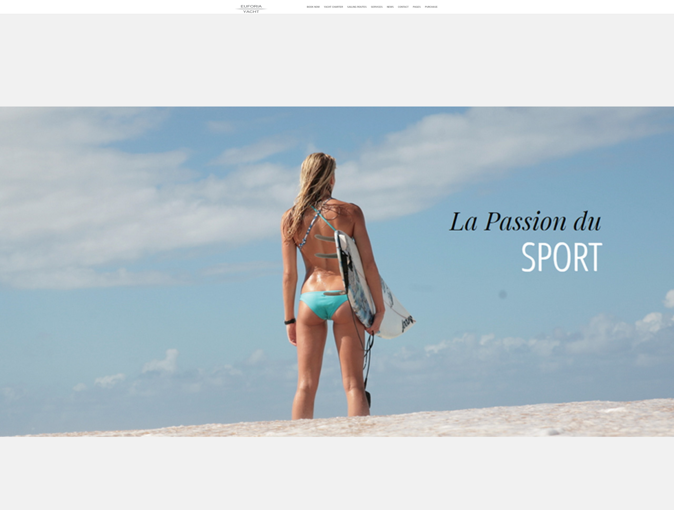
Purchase (431, 7)
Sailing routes (357, 7)
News (390, 7)
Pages (417, 7)
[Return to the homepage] (254, 7)
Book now (313, 7)
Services (377, 7)
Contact (403, 7)
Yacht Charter (333, 7)
